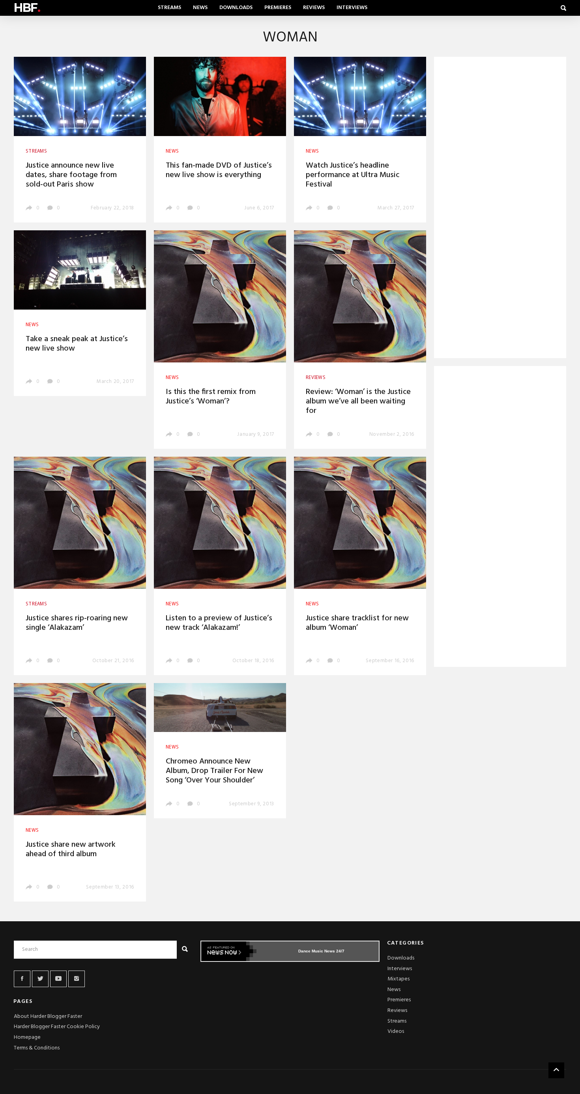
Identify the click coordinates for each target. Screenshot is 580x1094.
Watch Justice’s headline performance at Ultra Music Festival (352, 175)
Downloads (236, 7)
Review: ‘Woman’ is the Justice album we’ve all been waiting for (358, 401)
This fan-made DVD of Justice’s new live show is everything (219, 170)
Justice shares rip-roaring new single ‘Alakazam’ (77, 623)
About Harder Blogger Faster (48, 1016)
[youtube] (58, 979)
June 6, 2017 (259, 208)
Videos (395, 1031)
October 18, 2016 (253, 661)
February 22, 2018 (112, 208)
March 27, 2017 (396, 208)
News (200, 7)
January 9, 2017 (255, 434)
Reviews (314, 7)
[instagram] (76, 979)
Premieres (277, 7)
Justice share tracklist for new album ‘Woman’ (357, 623)
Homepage (27, 1037)
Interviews (352, 7)
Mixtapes (398, 979)
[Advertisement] (500, 209)
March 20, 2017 (115, 381)
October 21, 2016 (113, 661)
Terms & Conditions (37, 1048)
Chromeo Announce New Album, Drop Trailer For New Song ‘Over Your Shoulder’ (214, 771)
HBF (27, 7)
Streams (169, 7)
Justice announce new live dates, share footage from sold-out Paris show (71, 175)
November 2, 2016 (391, 434)
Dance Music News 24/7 (321, 951)
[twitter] (40, 979)
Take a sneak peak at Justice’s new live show (77, 344)
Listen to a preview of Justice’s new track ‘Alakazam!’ (219, 623)
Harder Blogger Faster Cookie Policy (57, 1026)
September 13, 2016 (110, 887)
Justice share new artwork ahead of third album (71, 849)
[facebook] (22, 979)
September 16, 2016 (390, 661)
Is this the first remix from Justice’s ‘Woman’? (211, 397)
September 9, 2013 (251, 804)
